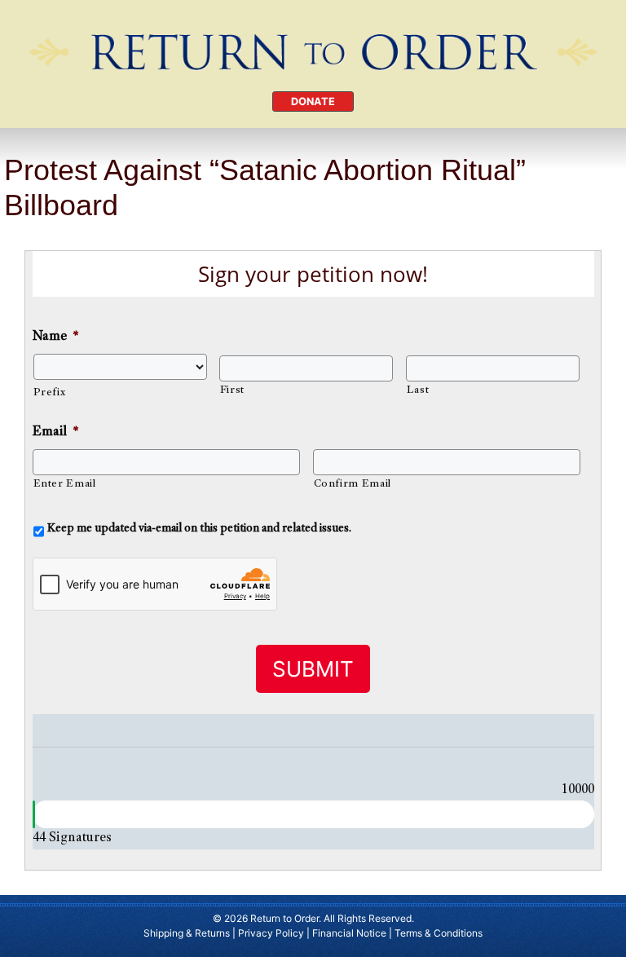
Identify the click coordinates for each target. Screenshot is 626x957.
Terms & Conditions (439, 933)
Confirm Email (353, 484)
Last (418, 390)
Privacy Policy (271, 933)
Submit (313, 668)
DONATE (313, 101)
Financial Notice (349, 933)
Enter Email (64, 484)
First (232, 390)
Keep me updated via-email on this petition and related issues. (199, 529)
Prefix (49, 393)
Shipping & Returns (186, 933)
